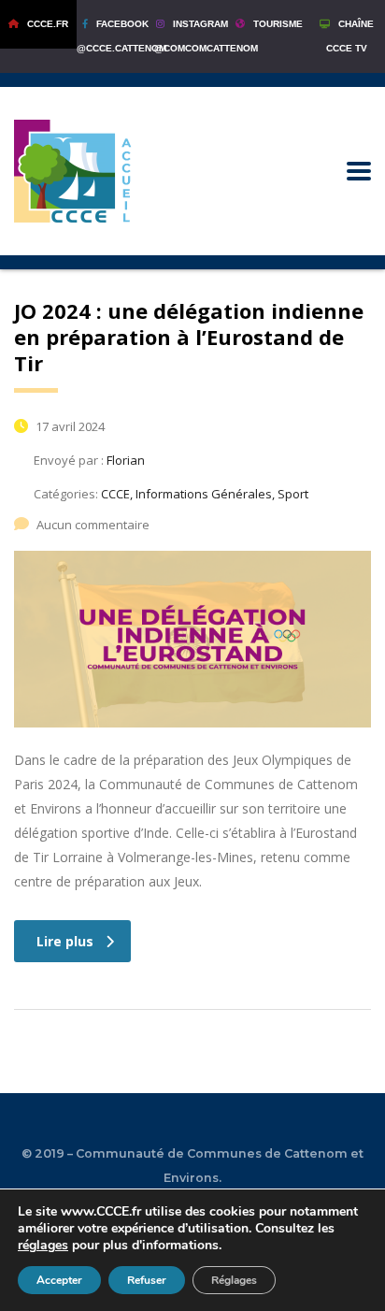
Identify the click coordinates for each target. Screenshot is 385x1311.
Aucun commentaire (93, 524)
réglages (43, 1245)
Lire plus (64, 941)
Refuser (146, 1280)
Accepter (59, 1280)
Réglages (234, 1280)
